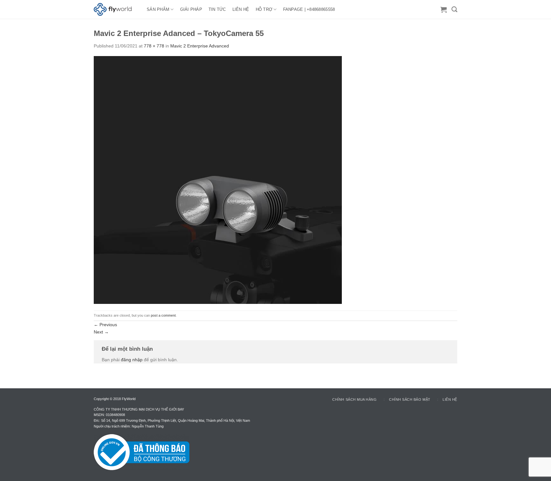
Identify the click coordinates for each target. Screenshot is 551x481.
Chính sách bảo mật (409, 399)
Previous (105, 324)
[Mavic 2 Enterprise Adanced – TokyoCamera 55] (218, 179)
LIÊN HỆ (240, 9)
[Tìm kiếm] (454, 9)
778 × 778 (154, 45)
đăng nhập (132, 359)
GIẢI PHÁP (191, 9)
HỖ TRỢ (264, 9)
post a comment (163, 315)
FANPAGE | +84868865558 (309, 9)
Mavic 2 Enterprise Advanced (199, 45)
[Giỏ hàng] (443, 10)
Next (101, 331)
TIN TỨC (217, 9)
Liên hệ (450, 399)
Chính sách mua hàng (354, 399)
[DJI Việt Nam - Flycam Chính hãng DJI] (115, 9)
